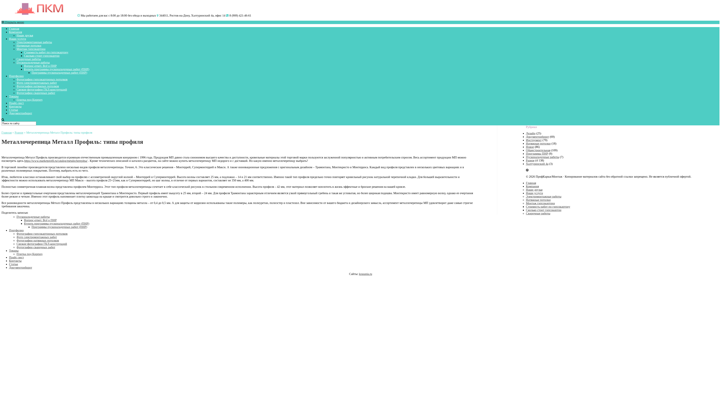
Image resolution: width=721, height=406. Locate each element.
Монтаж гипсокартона (31, 49)
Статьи (13, 109)
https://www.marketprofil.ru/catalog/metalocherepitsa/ (55, 160)
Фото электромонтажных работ (37, 82)
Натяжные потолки (29, 45)
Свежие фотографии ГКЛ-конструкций (42, 89)
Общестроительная (538, 150)
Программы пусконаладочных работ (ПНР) (59, 72)
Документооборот (20, 113)
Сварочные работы (29, 59)
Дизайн (530, 133)
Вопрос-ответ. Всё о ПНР (40, 65)
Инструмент (534, 140)
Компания (15, 32)
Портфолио (16, 76)
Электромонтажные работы (34, 42)
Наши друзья (25, 35)
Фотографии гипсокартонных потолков (42, 79)
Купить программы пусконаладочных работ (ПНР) (56, 69)
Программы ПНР (537, 153)
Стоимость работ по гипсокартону (46, 52)
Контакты (15, 106)
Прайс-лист (16, 103)
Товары (14, 96)
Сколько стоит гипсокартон (42, 55)
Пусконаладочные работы (33, 62)
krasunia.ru (365, 274)
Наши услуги (17, 38)
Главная (14, 28)
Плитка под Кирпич (29, 99)
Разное (19, 132)
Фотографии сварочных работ (36, 93)
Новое (530, 146)
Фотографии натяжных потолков (38, 86)
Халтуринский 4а (537, 163)
